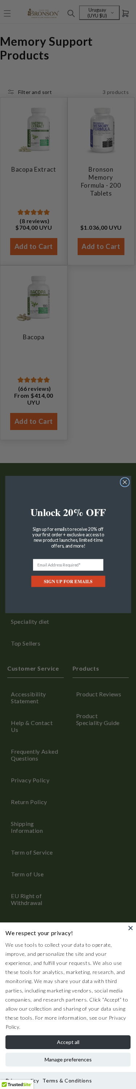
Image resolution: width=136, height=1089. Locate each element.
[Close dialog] (124, 482)
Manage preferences (68, 1059)
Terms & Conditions (67, 1080)
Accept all (68, 1042)
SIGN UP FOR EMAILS (68, 581)
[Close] (130, 927)
